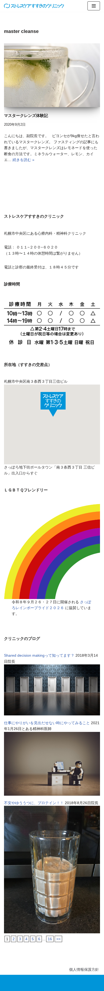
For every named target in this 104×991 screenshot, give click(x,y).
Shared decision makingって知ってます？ (39, 655)
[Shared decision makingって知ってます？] (52, 714)
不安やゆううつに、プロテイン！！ (34, 803)
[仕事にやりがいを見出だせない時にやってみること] (52, 794)
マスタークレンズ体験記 (26, 115)
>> (58, 939)
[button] (53, 404)
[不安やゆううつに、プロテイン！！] (52, 932)
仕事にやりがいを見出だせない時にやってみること (47, 723)
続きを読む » (23, 160)
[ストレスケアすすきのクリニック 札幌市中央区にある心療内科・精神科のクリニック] (34, 6)
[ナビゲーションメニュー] (93, 5)
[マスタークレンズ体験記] (52, 75)
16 (50, 939)
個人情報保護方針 (84, 969)
